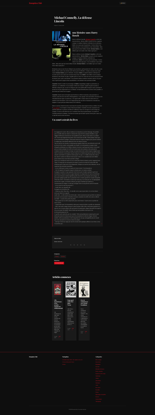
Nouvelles (98, 389)
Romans (63, 256)
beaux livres (98, 362)
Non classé (98, 387)
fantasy (97, 378)
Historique (98, 382)
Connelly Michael (59, 263)
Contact (64, 364)
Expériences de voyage (100, 373)
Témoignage (98, 401)
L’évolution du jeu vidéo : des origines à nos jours (72, 359)
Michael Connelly (90, 39)
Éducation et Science (100, 369)
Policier (57, 256)
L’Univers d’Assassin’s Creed (68, 362)
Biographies (98, 364)
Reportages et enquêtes (101, 394)
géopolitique (98, 380)
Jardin (97, 385)
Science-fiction (99, 399)
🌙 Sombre (123, 3)
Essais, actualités (99, 371)
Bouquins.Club (35, 3)
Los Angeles (56, 107)
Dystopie (97, 366)
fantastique (98, 375)
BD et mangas (98, 359)
